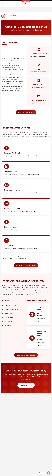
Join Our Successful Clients (26, 355)
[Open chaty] (48, 472)
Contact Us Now (26, 385)
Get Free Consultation (27, 112)
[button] (25, 4)
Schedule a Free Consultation (26, 265)
